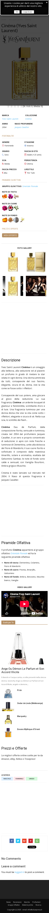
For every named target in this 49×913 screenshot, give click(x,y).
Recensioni (17, 902)
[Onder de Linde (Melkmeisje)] (8, 706)
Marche (27, 902)
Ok (17, 12)
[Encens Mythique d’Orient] (8, 732)
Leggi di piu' (27, 12)
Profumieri (36, 902)
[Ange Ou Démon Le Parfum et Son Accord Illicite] (24, 646)
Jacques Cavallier (22, 127)
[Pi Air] (8, 693)
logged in (19, 872)
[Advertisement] (24, 328)
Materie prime (27, 905)
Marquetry (21, 716)
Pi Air (19, 690)
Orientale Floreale (30, 186)
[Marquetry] (8, 719)
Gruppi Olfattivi (14, 905)
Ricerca (38, 905)
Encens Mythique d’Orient (28, 729)
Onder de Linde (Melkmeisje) (30, 703)
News (8, 902)
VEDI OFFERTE (10, 235)
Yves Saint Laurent (10, 119)
